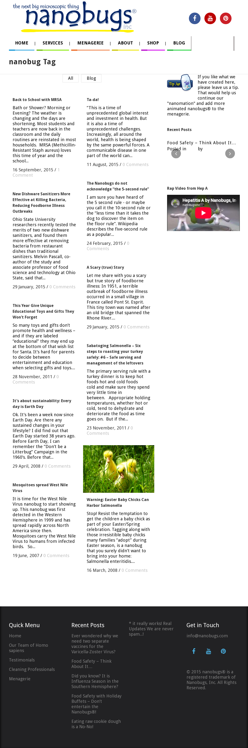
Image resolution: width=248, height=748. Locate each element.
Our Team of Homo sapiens (28, 648)
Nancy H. (212, 148)
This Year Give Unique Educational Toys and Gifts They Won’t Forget (43, 311)
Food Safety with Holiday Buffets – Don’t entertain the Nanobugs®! (96, 703)
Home (15, 635)
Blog (192, 148)
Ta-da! (93, 99)
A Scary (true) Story (105, 267)
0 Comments (135, 164)
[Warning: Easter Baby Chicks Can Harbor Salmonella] (118, 469)
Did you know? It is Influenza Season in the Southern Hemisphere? (95, 681)
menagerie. (178, 113)
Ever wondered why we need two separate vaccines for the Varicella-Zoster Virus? (94, 643)
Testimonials (22, 659)
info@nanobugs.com (207, 635)
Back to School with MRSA (37, 99)
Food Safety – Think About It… (201, 142)
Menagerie (20, 678)
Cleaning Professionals (32, 669)
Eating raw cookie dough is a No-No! (96, 724)
